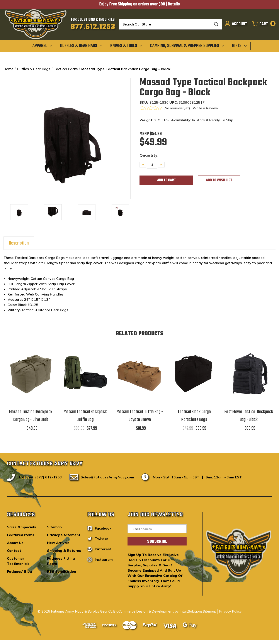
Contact (14, 550)
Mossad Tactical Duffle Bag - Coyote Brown (140, 415)
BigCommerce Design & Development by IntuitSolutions (158, 611)
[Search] (216, 24)
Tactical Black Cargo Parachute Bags (194, 415)
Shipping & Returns (64, 550)
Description (19, 243)
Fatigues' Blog (19, 571)
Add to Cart (31, 378)
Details (174, 4)
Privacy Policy (230, 611)
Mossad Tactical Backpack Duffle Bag (85, 415)
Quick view (31, 367)
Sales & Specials (21, 527)
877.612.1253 (93, 27)
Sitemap (54, 527)
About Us (15, 542)
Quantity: (149, 155)
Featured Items (20, 535)
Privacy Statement (63, 535)
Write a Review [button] (205, 108)
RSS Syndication (61, 571)
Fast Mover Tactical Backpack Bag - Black (248, 415)
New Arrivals (58, 542)
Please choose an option (85, 378)
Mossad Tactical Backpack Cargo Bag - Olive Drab (30, 415)
